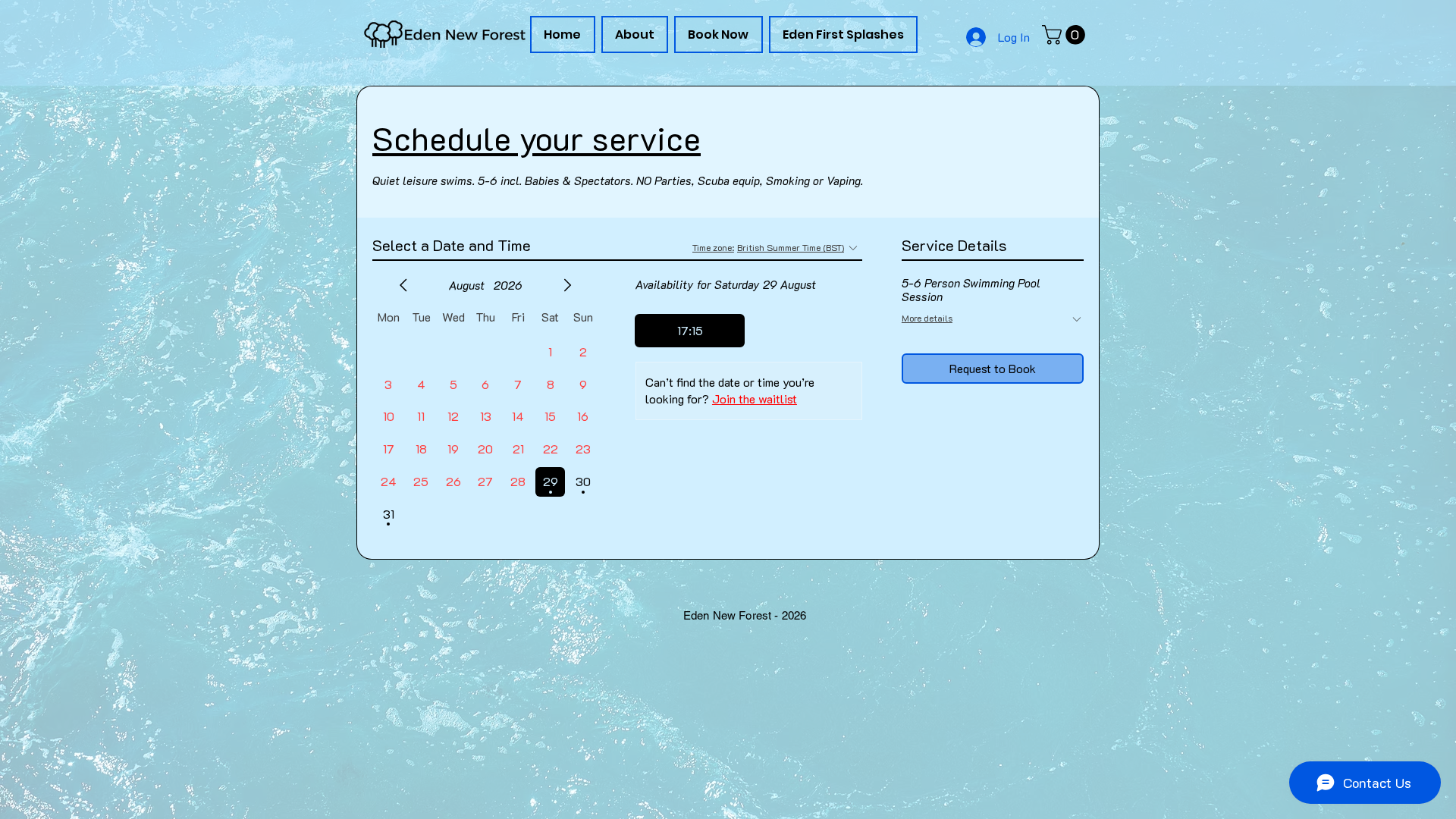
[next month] (567, 285)
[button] (1066, 35)
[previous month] (403, 285)
